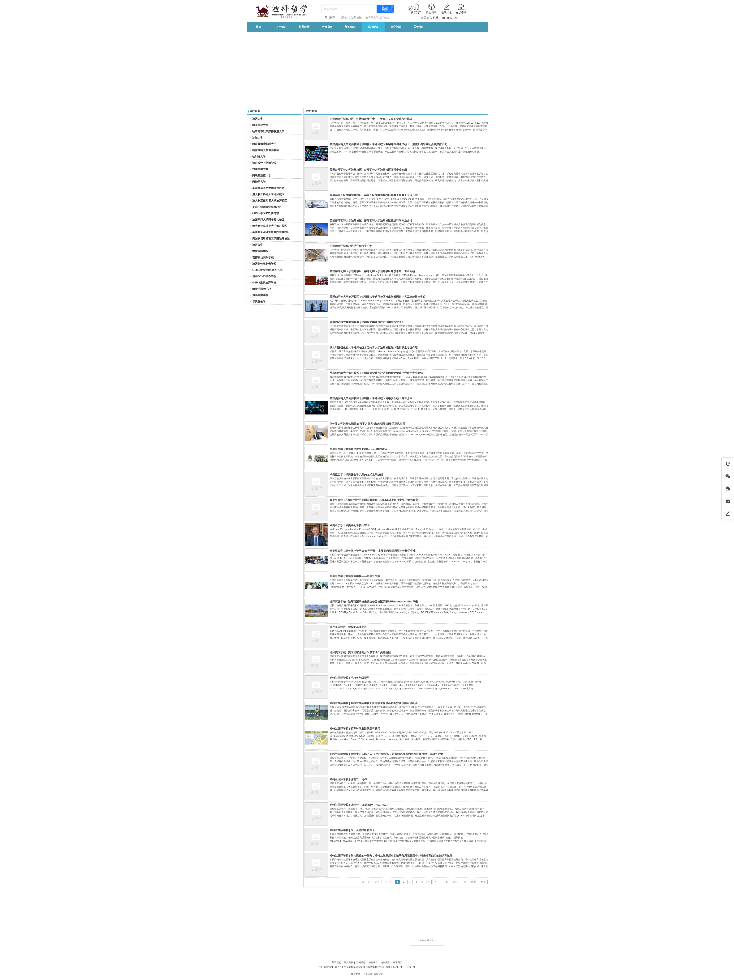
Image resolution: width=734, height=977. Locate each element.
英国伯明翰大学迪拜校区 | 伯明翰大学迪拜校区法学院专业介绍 (367, 322)
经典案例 (348, 962)
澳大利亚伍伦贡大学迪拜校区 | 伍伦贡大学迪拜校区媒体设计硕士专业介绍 (374, 347)
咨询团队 (385, 962)
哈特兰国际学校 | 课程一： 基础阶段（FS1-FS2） (359, 804)
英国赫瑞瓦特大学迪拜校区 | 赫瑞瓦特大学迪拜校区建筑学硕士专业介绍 (372, 271)
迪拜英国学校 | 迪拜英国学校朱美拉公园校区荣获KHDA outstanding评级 (374, 601)
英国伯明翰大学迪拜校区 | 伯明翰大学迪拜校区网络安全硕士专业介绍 (371, 398)
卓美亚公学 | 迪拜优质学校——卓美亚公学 (355, 576)
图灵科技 (367, 974)
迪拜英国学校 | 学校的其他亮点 (348, 626)
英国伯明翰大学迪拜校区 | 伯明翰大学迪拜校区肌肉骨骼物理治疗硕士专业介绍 (376, 372)
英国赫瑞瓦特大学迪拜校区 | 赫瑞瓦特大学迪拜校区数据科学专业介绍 (371, 220)
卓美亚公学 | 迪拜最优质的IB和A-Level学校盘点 (358, 449)
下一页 (444, 882)
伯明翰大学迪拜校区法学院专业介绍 (351, 245)
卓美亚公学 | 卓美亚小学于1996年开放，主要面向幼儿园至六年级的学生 (373, 550)
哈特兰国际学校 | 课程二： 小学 (349, 779)
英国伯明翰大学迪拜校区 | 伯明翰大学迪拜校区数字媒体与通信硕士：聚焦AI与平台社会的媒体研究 (388, 144)
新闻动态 (360, 962)
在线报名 (446, 12)
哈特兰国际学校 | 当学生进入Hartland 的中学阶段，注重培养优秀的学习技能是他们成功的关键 (386, 753)
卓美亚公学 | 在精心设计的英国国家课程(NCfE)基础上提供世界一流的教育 (374, 499)
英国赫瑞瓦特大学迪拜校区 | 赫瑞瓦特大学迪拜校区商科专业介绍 (368, 169)
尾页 (483, 882)
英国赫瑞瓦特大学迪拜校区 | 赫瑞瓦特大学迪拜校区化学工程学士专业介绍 (374, 195)
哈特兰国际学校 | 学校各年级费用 (349, 677)
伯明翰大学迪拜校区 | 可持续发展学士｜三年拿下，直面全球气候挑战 (371, 118)
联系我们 (397, 962)
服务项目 (373, 962)
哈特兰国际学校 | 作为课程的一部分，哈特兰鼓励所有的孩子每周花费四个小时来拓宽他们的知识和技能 (391, 855)
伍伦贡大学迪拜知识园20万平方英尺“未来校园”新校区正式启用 (367, 423)
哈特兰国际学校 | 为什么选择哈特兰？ (352, 830)
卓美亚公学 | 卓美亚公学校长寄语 (349, 525)
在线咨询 (461, 12)
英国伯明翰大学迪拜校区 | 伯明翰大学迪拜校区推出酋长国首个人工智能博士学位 (378, 296)
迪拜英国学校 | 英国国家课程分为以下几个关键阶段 (360, 652)
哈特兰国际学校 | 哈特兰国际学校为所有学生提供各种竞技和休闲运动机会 (374, 703)
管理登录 (378, 974)
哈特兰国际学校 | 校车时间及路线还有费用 (355, 728)
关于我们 (416, 12)
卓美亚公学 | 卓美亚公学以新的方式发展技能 (356, 474)
